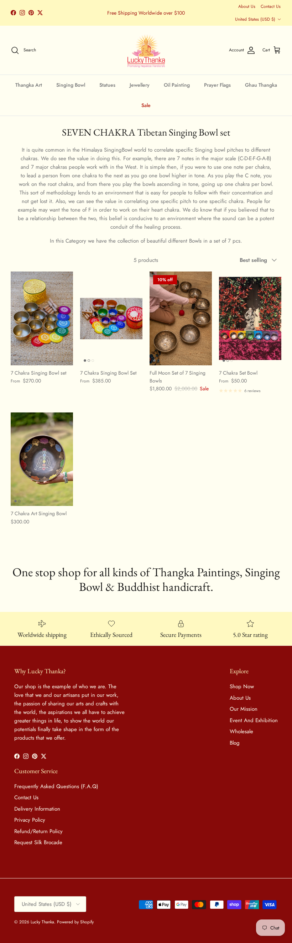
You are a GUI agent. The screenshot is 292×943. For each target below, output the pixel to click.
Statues (107, 84)
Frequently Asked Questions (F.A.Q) (56, 786)
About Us (246, 6)
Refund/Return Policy (38, 831)
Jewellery (140, 84)
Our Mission (243, 709)
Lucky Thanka (42, 922)
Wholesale (241, 731)
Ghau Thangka (261, 84)
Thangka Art (28, 84)
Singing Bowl (70, 84)
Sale (146, 105)
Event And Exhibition (254, 720)
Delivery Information (37, 809)
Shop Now (242, 686)
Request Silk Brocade (38, 842)
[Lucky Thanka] (146, 50)
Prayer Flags (217, 84)
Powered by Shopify (75, 922)
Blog (235, 743)
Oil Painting (177, 84)
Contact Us (271, 6)
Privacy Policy (29, 820)
